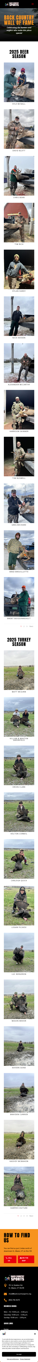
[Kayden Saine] (19, 1065)
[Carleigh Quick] (19, 878)
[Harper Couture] (19, 1205)
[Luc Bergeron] (19, 972)
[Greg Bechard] (19, 522)
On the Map (25, 1259)
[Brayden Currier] (19, 1112)
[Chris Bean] (19, 195)
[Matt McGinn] (19, 689)
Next (31, 626)
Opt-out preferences (13, 1359)
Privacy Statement (25, 1359)
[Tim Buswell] (19, 476)
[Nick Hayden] (19, 335)
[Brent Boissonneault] (19, 616)
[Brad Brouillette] (19, 569)
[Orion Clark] (19, 784)
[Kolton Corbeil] (19, 831)
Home (6, 1329)
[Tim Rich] (19, 242)
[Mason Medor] (19, 1018)
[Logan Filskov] (19, 925)
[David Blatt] (19, 148)
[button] (35, 1334)
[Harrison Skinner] (19, 429)
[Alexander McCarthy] (19, 382)
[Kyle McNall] (19, 101)
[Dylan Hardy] (19, 288)
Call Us (10, 1259)
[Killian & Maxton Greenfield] (19, 736)
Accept (19, 1354)
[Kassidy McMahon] (19, 1159)
